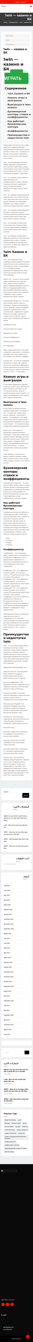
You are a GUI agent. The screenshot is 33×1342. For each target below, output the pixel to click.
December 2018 (8, 1025)
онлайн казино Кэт (10, 1142)
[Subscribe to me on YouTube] (13, 2)
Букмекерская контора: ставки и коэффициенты (19, 114)
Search (6, 792)
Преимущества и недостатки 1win (19, 136)
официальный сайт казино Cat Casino (16, 1148)
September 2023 (9, 1001)
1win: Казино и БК (19, 93)
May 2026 (7, 895)
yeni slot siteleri (9, 1126)
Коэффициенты (18, 131)
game (19, 1120)
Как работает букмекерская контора (17, 124)
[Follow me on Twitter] (11, 2)
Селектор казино (10, 1130)
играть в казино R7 (22, 1130)
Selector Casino (16, 1123)
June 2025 (7, 943)
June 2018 (7, 1034)
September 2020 (9, 1015)
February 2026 (8, 909)
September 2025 (9, 929)
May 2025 (7, 948)
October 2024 (8, 981)
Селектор (25, 1126)
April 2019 (7, 1020)
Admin (7, 40)
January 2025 (8, 967)
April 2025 (7, 953)
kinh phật (7, 1123)
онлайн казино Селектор (12, 1145)
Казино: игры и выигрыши (17, 99)
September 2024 (9, 986)
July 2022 (7, 1005)
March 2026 (7, 905)
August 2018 (7, 1029)
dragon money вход (10, 1120)
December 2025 (8, 919)
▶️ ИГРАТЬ (13, 76)
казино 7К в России (10, 1133)
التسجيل (23, 2)
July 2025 (7, 938)
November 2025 (8, 924)
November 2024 (8, 977)
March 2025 (7, 957)
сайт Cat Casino (9, 1152)
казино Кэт (21, 1133)
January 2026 (8, 914)
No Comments (10, 44)
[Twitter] (7, 1304)
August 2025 (7, 933)
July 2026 (7, 886)
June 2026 (7, 890)
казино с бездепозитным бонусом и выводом (15, 1137)
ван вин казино (18, 667)
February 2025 (8, 962)
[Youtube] (12, 1304)
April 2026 (7, 900)
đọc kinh (17, 1126)
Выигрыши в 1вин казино (19, 106)
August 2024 (7, 991)
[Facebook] (3, 1304)
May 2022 (7, 1010)
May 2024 (7, 996)
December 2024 (8, 972)
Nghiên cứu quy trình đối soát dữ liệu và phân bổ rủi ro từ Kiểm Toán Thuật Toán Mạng (15, 818)
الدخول (17, 2)
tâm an (25, 1123)
